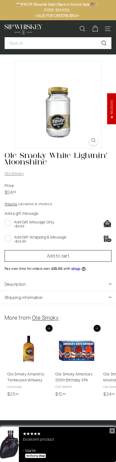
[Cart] (95, 29)
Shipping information (24, 297)
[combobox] (58, 43)
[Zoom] (93, 140)
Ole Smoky (14, 173)
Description (15, 284)
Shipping (11, 204)
